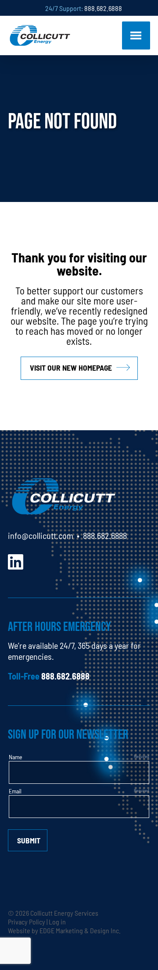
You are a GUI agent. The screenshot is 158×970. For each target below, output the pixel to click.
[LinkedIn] (15, 560)
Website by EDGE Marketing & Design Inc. (64, 930)
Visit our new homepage (71, 367)
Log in (57, 921)
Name (15, 757)
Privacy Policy (26, 921)
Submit (28, 840)
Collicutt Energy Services (64, 912)
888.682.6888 (103, 8)
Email (15, 791)
